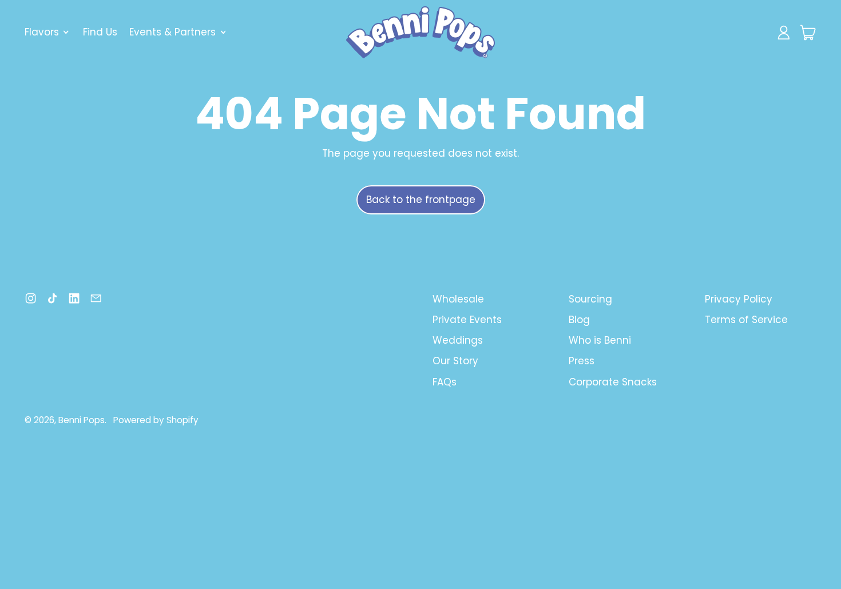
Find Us (100, 32)
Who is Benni (600, 340)
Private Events (467, 320)
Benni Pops (81, 420)
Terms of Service (746, 320)
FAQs (445, 382)
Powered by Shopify (156, 420)
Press (581, 361)
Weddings (458, 340)
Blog (579, 320)
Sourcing (590, 299)
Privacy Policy (738, 299)
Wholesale (458, 299)
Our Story (455, 361)
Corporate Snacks (613, 382)
